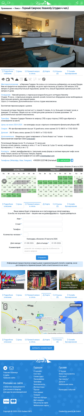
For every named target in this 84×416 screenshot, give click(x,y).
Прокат (36, 390)
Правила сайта (9, 378)
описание (31, 139)
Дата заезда (16, 243)
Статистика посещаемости (14, 387)
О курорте (38, 371)
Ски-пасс (37, 374)
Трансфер (37, 382)
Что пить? (63, 376)
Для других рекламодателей (15, 392)
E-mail (19, 224)
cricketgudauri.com (47, 156)
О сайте (6, 375)
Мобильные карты (41, 405)
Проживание (6, 8)
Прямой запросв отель (33, 72)
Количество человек (12, 235)
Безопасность (39, 384)
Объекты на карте (41, 403)
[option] (42, 39)
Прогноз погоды (40, 397)
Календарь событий (67, 390)
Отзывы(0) (58, 72)
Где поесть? (64, 379)
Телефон (17, 229)
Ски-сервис (38, 392)
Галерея (37, 395)
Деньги (62, 382)
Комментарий (15, 247)
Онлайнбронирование (71, 72)
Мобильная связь (66, 384)
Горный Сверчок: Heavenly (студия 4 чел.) (45, 8)
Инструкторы (39, 387)
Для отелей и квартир (12, 389)
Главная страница (10, 372)
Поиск (17, 8)
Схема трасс (39, 376)
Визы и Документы (67, 374)
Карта (47, 71)
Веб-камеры (39, 400)
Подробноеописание (8, 72)
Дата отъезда (43, 243)
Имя (19, 219)
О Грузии (62, 371)
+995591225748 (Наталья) (45, 160)
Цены (19, 71)
